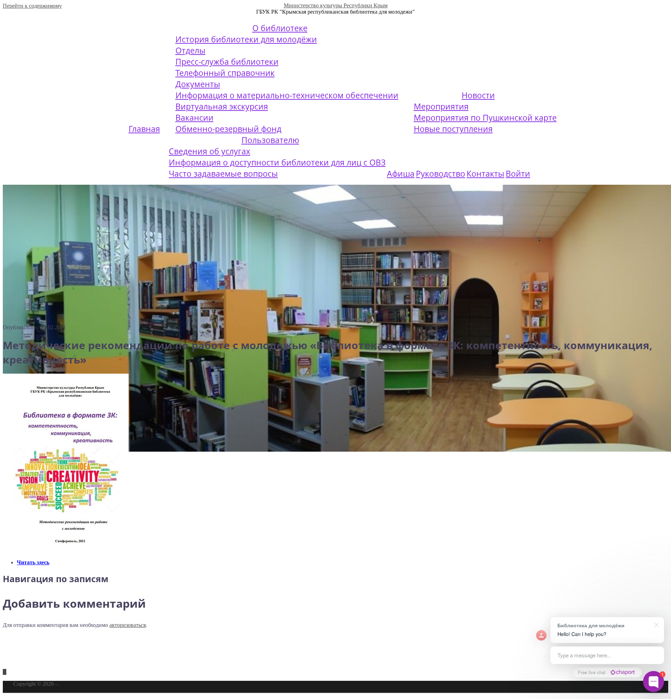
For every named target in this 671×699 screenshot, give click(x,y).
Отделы (190, 50)
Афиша (400, 173)
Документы (197, 84)
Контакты (485, 173)
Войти (518, 173)
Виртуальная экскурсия (221, 106)
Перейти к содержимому (32, 6)
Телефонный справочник (225, 72)
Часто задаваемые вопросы (223, 173)
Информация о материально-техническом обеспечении (286, 95)
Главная (144, 128)
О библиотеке (280, 28)
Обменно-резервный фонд (228, 128)
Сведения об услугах (209, 151)
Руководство (440, 173)
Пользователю (270, 140)
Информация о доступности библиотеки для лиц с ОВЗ (277, 162)
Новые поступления (453, 128)
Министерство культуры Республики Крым (336, 5)
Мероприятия (441, 106)
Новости (478, 95)
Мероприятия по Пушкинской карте (485, 117)
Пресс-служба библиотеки (227, 61)
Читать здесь (33, 562)
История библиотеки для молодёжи (246, 39)
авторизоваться (127, 625)
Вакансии (194, 117)
